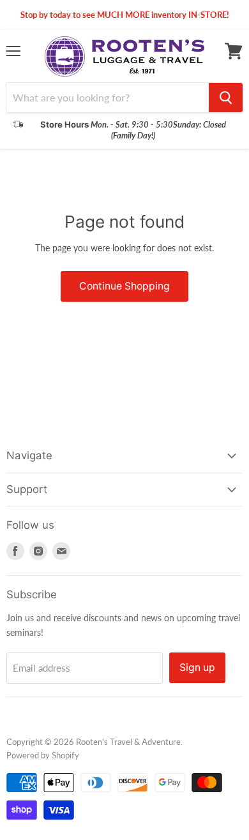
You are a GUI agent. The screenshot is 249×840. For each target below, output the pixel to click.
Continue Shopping (124, 286)
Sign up (197, 667)
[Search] (226, 97)
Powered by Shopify (42, 755)
